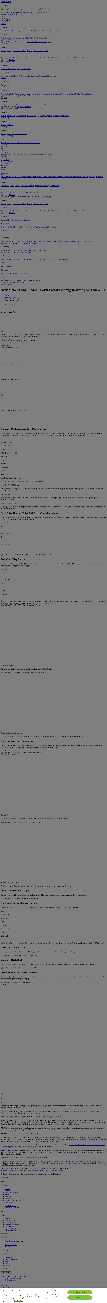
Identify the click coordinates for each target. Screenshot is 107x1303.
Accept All (79, 1297)
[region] (53, 1295)
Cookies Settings (79, 1292)
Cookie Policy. (18, 1301)
